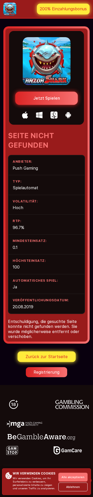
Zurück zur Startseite (47, 356)
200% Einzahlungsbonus (63, 8)
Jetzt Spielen (46, 98)
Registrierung (46, 372)
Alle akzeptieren (72, 477)
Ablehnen (73, 487)
